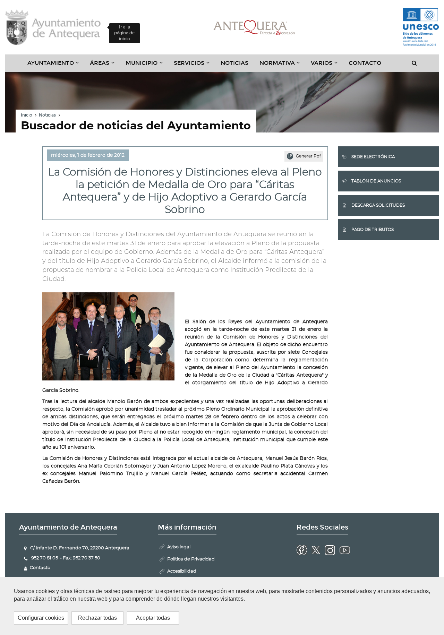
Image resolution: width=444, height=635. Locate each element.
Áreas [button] (105, 65)
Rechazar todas (97, 618)
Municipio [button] (147, 65)
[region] (222, 606)
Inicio (26, 115)
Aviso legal (178, 547)
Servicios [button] (194, 65)
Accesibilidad (181, 571)
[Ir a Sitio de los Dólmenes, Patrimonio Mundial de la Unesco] (421, 27)
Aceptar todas (153, 618)
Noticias (234, 63)
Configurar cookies (41, 618)
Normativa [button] (282, 65)
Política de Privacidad (191, 559)
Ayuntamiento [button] (56, 65)
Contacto (365, 63)
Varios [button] (327, 65)
